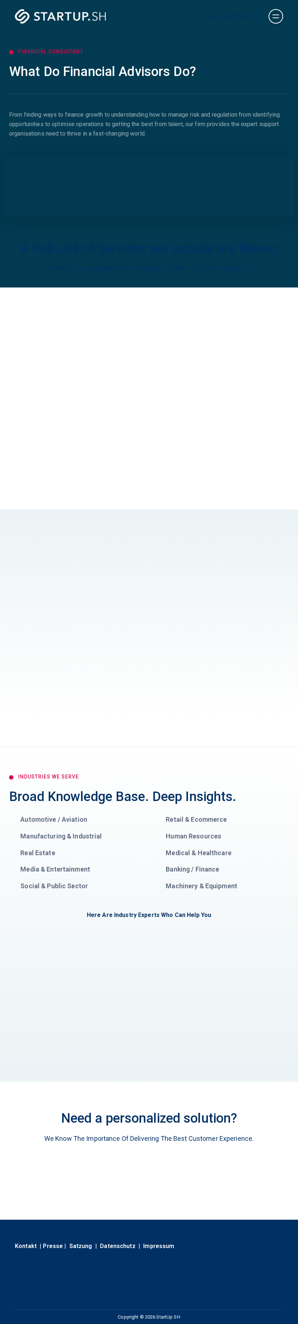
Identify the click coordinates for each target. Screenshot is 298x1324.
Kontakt (26, 1246)
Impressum (158, 1246)
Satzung (80, 1246)
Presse (53, 1246)
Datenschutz (117, 1246)
